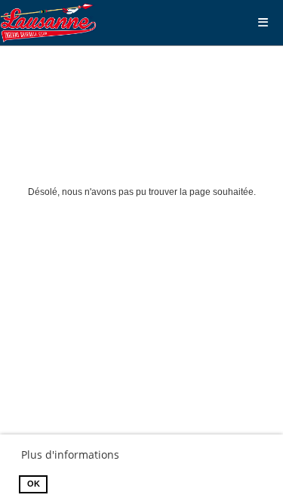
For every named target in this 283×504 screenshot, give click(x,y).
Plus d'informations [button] (70, 454)
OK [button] (33, 483)
